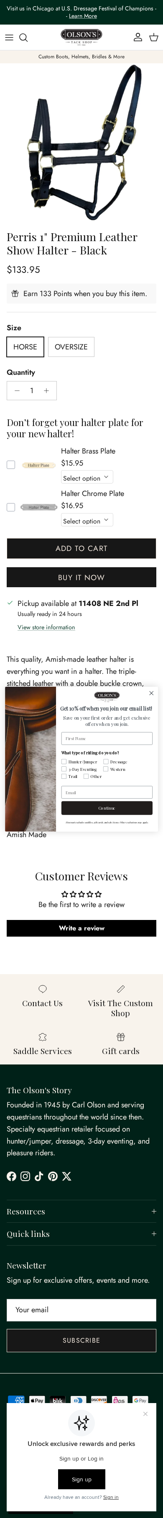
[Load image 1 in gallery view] (81, 144)
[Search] (27, 37)
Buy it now (81, 577)
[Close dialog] (151, 692)
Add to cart (82, 548)
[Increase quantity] (48, 390)
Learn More (83, 16)
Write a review (81, 928)
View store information (46, 627)
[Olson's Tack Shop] (81, 37)
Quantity (21, 372)
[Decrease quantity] (15, 390)
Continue (107, 807)
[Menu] (9, 37)
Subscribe (82, 1340)
